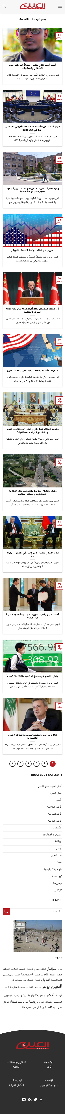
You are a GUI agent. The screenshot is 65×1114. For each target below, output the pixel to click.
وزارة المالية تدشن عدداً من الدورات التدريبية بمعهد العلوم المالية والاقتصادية (32, 190)
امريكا (39, 995)
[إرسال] (6, 911)
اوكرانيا (31, 995)
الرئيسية (48, 1062)
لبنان (38, 1007)
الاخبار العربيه (55, 821)
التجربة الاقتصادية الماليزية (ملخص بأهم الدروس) (32, 371)
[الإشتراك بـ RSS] (30, 1100)
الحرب (44, 975)
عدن (60, 1007)
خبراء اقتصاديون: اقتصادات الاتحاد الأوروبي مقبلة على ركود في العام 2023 (32, 128)
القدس (37, 987)
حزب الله (48, 1002)
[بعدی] (12, 764)
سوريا (26, 1002)
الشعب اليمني (14, 975)
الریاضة (58, 842)
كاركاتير (58, 890)
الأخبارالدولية (55, 814)
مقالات (23, 1007)
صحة (59, 862)
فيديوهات (56, 883)
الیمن (59, 849)
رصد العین (56, 856)
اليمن (50, 995)
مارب (34, 1007)
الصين (6, 975)
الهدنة (59, 996)
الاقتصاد (57, 828)
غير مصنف (56, 876)
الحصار (37, 975)
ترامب (17, 996)
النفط (7, 987)
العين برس (51, 987)
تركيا (11, 995)
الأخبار (59, 800)
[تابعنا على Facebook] (41, 1100)
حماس (40, 1002)
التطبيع (59, 975)
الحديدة (52, 975)
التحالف (6, 969)
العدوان (45, 980)
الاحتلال (29, 969)
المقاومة (14, 987)
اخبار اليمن (56, 793)
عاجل (6, 1002)
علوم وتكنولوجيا (53, 869)
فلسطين (47, 1007)
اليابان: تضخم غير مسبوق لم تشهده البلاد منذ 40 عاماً (32, 676)
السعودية (27, 974)
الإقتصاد (48, 1081)
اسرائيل (52, 969)
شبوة (20, 1002)
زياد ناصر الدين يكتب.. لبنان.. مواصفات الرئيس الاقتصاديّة (32, 737)
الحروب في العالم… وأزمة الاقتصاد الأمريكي (32, 250)
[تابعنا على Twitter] (35, 1100)
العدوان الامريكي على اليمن (29, 980)
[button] (60, 6)
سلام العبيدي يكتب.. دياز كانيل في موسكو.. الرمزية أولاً (32, 555)
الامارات (14, 969)
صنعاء (13, 1002)
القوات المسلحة (26, 987)
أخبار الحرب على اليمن (50, 786)
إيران (60, 969)
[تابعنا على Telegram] (24, 1100)
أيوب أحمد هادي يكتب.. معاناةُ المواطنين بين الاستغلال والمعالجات (32, 67)
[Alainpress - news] (32, 6)
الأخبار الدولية (16, 1085)
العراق (15, 980)
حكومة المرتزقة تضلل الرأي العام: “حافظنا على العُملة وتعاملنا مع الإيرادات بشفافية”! (32, 431)
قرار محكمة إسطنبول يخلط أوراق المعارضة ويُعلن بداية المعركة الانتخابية (32, 311)
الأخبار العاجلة (54, 807)
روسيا (32, 1002)
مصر (29, 1007)
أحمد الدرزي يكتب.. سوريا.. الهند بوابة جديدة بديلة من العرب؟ (32, 616)
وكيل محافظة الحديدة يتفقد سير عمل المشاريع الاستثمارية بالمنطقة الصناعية (33, 493)
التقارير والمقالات (52, 835)
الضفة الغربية (56, 980)
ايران (24, 995)
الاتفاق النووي (40, 969)
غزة (55, 1007)
